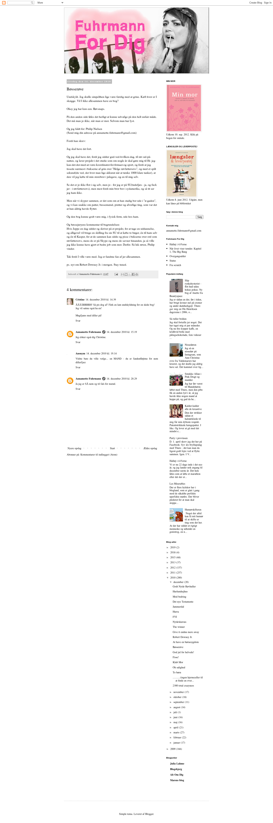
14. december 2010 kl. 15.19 (122, 332)
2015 (173, 557)
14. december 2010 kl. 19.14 (101, 353)
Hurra (176, 611)
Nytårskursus (179, 622)
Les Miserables (177, 483)
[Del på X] (129, 274)
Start (112, 448)
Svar (78, 320)
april (176, 727)
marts (176, 732)
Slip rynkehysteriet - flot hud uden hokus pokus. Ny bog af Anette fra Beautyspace (186, 288)
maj (175, 722)
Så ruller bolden (178, 318)
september (179, 702)
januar (177, 742)
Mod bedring (179, 596)
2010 (173, 577)
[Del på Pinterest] (137, 274)
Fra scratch (175, 265)
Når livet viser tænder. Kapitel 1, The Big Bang (185, 250)
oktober (177, 697)
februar (177, 737)
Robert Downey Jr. (182, 637)
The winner (179, 627)
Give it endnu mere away (186, 632)
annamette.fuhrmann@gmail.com (183, 230)
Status (173, 260)
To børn (177, 672)
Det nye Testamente (183, 601)
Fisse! (176, 657)
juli (175, 712)
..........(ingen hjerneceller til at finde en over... (188, 679)
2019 (173, 547)
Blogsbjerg (176, 769)
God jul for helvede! (183, 652)
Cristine (80, 299)
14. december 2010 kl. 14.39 (101, 299)
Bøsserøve (178, 647)
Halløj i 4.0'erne (178, 244)
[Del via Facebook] (133, 274)
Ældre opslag (150, 448)
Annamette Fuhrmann (88, 332)
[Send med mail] (122, 274)
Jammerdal (178, 606)
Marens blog (177, 780)
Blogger (149, 814)
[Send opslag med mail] (115, 274)
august (177, 707)
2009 (173, 749)
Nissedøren (190, 344)
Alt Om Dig (176, 775)
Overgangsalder (178, 256)
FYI (175, 617)
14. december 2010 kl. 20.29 (122, 378)
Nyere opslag (74, 448)
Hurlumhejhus (180, 591)
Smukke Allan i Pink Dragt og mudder (193, 377)
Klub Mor (178, 662)
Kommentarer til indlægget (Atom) (98, 454)
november (179, 692)
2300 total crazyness (183, 685)
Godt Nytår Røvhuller (184, 586)
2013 (173, 562)
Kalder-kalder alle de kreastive (193, 407)
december (178, 582)
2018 (173, 552)
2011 (173, 572)
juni (175, 717)
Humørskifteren (193, 509)
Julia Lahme (177, 763)
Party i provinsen (179, 438)
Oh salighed (179, 667)
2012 (173, 567)
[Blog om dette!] (126, 274)
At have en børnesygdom (186, 642)
